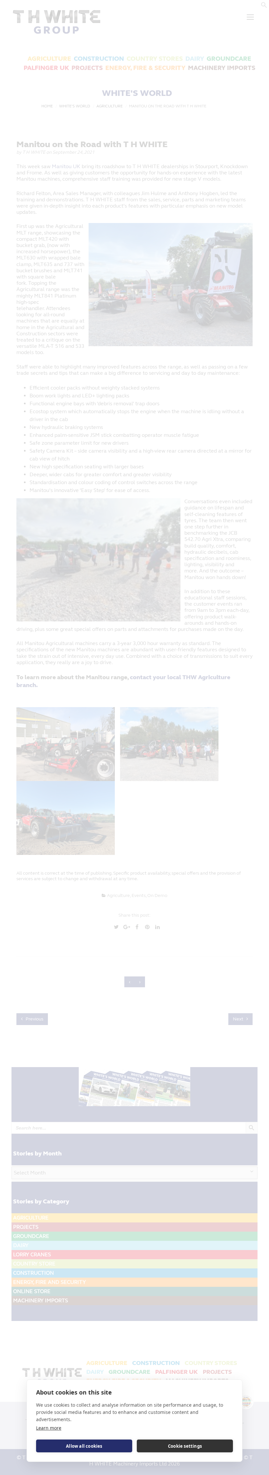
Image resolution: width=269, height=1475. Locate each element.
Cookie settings (185, 1446)
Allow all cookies (84, 1446)
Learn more (48, 1428)
